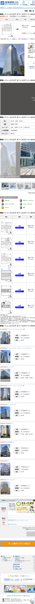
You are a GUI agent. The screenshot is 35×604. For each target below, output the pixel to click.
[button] (2, 160)
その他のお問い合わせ (15, 509)
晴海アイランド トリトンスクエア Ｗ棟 (15, 329)
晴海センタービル (9, 367)
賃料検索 (17, 566)
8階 (19, 226)
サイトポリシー (19, 562)
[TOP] (9, 3)
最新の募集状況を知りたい (16, 505)
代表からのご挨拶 (19, 557)
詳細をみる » (19, 227)
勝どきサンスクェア (10, 479)
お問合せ (5, 559)
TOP (4, 556)
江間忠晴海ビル (9, 423)
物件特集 (17, 564)
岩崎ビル (7, 461)
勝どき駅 (16, 7)
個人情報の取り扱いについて (22, 560)
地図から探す (18, 569)
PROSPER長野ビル (9, 442)
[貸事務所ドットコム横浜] (15, 592)
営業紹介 (17, 559)
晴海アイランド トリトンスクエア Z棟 (14, 385)
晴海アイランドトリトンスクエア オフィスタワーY (18, 348)
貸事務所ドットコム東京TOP (6, 7)
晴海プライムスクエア (10, 404)
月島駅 (22, 450)
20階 (19, 273)
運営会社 (17, 556)
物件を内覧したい (13, 503)
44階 (19, 305)
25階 (19, 289)
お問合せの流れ (7, 557)
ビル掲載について (7, 560)
